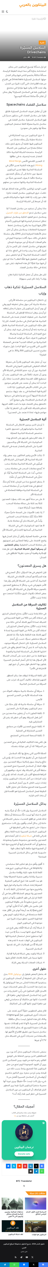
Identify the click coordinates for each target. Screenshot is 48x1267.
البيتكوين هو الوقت (39, 1234)
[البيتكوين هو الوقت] (35, 1226)
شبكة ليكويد (26, 835)
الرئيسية (40, 18)
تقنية (34, 18)
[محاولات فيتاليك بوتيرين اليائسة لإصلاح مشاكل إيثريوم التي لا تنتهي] (12, 1204)
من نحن (24, 1251)
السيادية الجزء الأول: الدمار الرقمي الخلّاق (36, 1213)
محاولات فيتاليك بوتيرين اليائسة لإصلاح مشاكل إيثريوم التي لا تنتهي (14, 1214)
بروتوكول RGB (14, 974)
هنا (15, 1116)
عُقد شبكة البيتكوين (15, 1234)
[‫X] (36, 1166)
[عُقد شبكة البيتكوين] (12, 1226)
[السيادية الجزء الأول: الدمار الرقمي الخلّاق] (35, 1204)
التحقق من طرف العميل (18, 212)
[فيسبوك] (41, 1166)
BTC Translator (39, 57)
